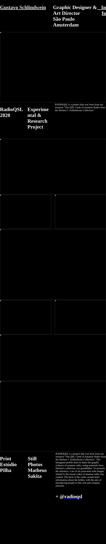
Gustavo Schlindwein (23, 7)
